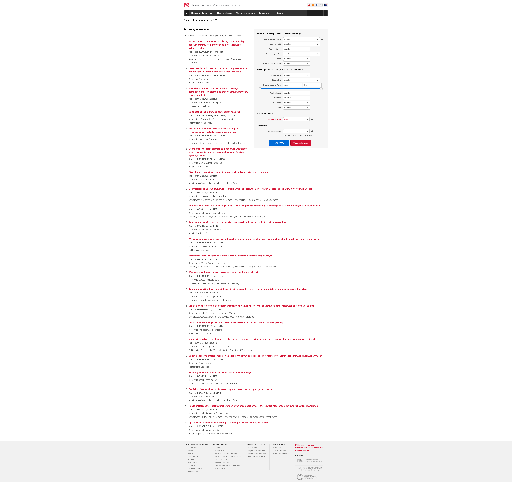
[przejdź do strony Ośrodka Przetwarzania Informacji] (309, 477)
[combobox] (297, 49)
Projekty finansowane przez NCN (201, 20)
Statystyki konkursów (222, 462)
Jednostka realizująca (272, 39)
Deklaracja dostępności (305, 445)
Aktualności (277, 448)
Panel (279, 108)
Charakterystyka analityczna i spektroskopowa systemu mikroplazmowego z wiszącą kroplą (236, 322)
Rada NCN (192, 453)
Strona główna (187, 13)
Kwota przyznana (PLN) (272, 85)
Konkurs (277, 98)
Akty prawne (192, 462)
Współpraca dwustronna (257, 453)
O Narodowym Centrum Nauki (202, 13)
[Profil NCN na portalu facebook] (317, 5)
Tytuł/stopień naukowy (272, 63)
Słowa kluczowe (274, 119)
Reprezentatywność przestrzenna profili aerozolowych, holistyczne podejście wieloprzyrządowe (238, 222)
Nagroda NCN (193, 471)
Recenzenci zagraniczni (257, 456)
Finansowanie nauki (224, 13)
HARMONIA (252, 448)
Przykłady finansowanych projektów (227, 465)
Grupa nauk (276, 103)
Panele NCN (219, 451)
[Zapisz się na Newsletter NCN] (321, 5)
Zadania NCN (193, 448)
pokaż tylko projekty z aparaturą (300, 135)
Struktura (191, 459)
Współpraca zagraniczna (245, 13)
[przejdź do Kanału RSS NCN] (313, 5)
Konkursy (218, 448)
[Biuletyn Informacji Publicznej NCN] (309, 5)
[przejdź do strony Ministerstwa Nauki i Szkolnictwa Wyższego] (309, 460)
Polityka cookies (302, 450)
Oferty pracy (192, 465)
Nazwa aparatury (274, 131)
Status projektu (275, 75)
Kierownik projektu (273, 54)
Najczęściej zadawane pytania (226, 453)
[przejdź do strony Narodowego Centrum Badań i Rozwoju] (309, 468)
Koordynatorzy (193, 456)
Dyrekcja (191, 451)
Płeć (279, 59)
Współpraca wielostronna (257, 451)
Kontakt (280, 13)
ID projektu (276, 80)
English (326, 5)
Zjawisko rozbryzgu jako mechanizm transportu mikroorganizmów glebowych (228, 172)
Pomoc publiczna (221, 459)
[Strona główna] (213, 5)
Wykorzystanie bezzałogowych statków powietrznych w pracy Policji (223, 272)
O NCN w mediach (280, 451)
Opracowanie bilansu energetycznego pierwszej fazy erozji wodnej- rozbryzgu (229, 422)
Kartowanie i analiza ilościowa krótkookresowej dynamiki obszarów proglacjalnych (230, 255)
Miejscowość (275, 44)
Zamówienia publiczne (196, 468)
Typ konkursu (275, 93)
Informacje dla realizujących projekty (228, 456)
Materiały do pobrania (281, 453)
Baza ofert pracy (220, 468)
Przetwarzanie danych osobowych (309, 448)
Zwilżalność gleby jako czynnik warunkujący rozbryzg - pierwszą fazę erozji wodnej (231, 389)
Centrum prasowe (266, 13)
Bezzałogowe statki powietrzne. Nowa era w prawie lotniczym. (221, 372)
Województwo (275, 49)
